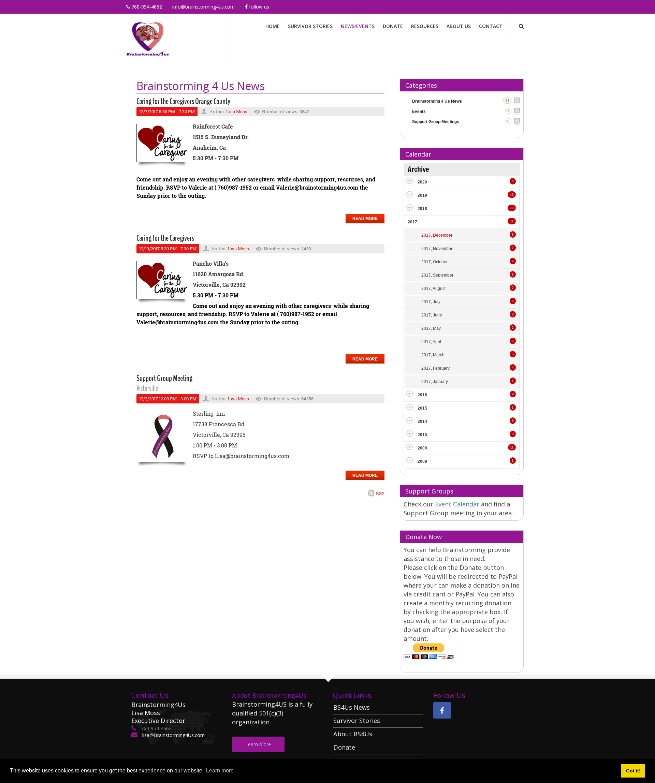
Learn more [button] (220, 770)
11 (512, 447)
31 (512, 221)
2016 (422, 395)
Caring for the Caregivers (165, 238)
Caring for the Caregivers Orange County (183, 101)
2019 (422, 195)
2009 (422, 448)
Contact (491, 26)
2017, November (436, 248)
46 (512, 194)
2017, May (431, 328)
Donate (393, 26)
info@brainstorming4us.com (203, 6)
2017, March (433, 355)
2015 (422, 408)
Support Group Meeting (164, 378)
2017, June (431, 315)
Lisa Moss (236, 111)
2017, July (430, 301)
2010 (422, 434)
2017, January (434, 381)
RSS (380, 493)
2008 (422, 461)
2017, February (435, 368)
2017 (412, 222)
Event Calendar (458, 504)
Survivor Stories (310, 26)
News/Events (358, 26)
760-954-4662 (146, 6)
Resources (424, 26)
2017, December (436, 235)
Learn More (258, 744)
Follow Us (258, 6)
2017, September (437, 275)
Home (272, 26)
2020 (422, 182)
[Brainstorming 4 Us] (147, 38)
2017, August (433, 288)
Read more (365, 218)
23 (512, 208)
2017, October (434, 262)
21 (507, 101)
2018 (422, 208)
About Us (459, 26)
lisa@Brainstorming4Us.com (173, 735)
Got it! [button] (633, 770)
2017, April (431, 341)
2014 (422, 421)
